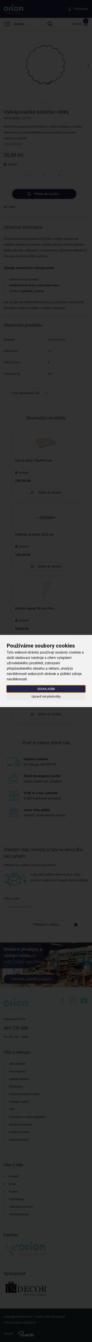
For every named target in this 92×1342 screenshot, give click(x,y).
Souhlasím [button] (46, 689)
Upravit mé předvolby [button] (46, 696)
